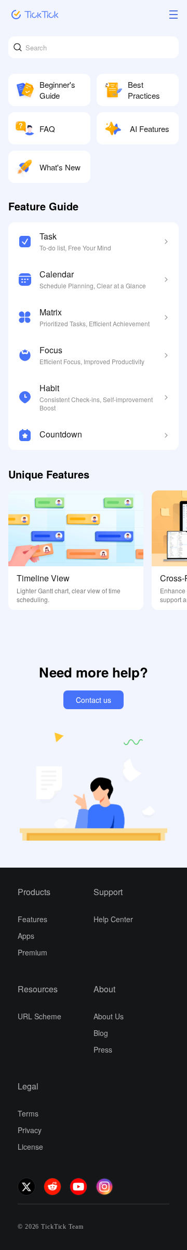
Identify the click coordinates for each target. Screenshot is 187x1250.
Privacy (30, 1130)
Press (103, 1049)
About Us (109, 1016)
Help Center (113, 919)
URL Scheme (39, 1016)
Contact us (93, 700)
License (30, 1146)
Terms (28, 1113)
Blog (101, 1033)
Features (32, 919)
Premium (32, 952)
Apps (26, 935)
